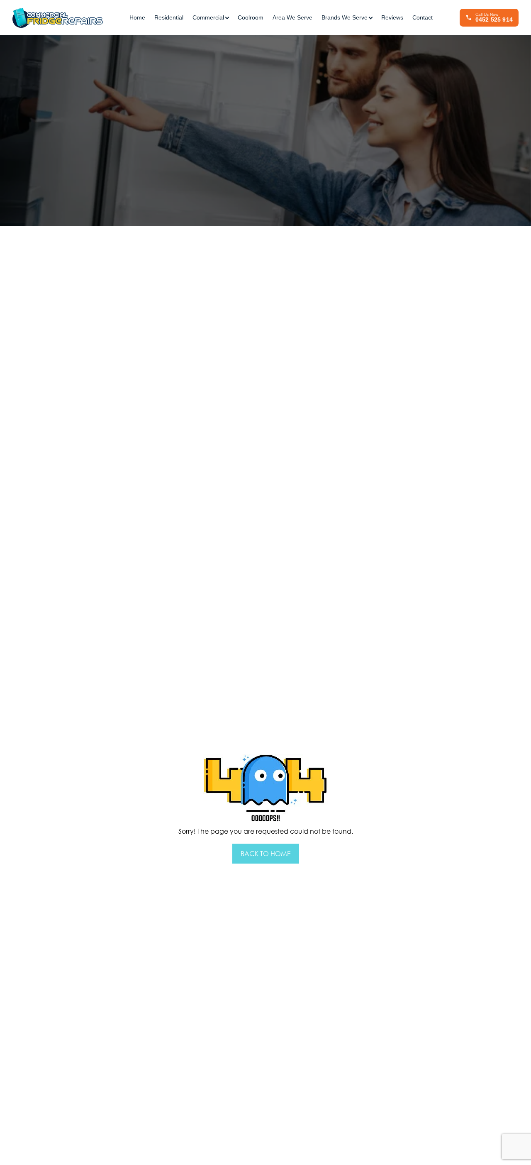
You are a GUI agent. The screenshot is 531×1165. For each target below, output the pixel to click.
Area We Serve (292, 17)
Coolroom (250, 17)
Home (137, 17)
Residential (168, 17)
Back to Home (266, 853)
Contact (422, 17)
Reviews (392, 17)
